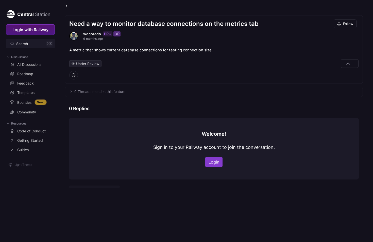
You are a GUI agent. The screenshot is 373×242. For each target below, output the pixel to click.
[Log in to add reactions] (73, 75)
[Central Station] (10, 13)
